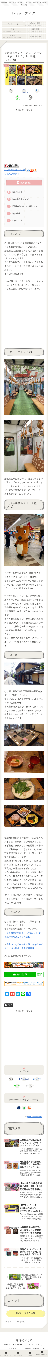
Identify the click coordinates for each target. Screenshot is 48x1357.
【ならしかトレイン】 (20, 199)
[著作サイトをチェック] (19, 1107)
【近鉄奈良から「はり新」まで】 (25, 206)
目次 (22, 182)
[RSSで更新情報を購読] (29, 1107)
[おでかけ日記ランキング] (11, 165)
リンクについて (35, 1344)
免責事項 (12, 1348)
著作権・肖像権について (35, 1348)
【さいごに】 (17, 221)
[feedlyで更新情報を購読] (24, 1107)
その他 (9, 1005)
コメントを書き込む (25, 1313)
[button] (30, 97)
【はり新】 (16, 214)
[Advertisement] (24, 136)
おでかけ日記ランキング (14, 170)
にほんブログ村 (11, 174)
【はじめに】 (17, 192)
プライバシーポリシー (12, 1344)
